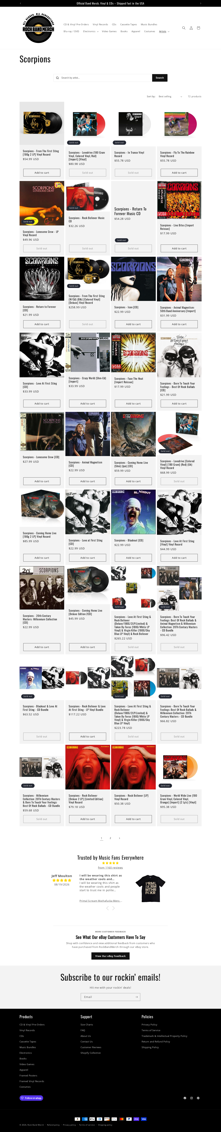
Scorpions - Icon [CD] (126, 307)
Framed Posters (28, 1075)
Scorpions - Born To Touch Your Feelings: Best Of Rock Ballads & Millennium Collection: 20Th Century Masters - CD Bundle (178, 711)
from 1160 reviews (110, 867)
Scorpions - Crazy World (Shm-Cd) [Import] (87, 379)
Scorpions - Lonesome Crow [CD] (41, 456)
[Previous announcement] (20, 3)
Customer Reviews (91, 1047)
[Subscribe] (136, 997)
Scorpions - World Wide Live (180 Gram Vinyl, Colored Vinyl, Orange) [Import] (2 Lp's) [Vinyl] (178, 799)
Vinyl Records (27, 1030)
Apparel (24, 1069)
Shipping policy (105, 1125)
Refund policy (53, 1125)
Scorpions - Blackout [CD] (128, 540)
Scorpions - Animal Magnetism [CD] (85, 463)
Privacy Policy (149, 1024)
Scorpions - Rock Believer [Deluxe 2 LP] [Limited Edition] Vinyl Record (86, 799)
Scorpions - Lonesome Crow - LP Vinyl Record (41, 233)
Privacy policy (69, 1125)
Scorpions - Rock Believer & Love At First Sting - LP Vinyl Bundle (87, 708)
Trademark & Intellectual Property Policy (164, 1036)
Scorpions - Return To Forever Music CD (130, 211)
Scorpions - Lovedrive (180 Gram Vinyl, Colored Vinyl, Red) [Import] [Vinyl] (87, 156)
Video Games (27, 1064)
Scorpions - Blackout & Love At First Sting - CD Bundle (40, 708)
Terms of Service (151, 1030)
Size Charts (87, 1024)
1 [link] (101, 838)
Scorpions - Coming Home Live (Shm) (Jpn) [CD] (131, 464)
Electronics (26, 1052)
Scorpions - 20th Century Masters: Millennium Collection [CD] (40, 619)
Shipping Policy (150, 1047)
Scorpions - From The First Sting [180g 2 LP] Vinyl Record (41, 152)
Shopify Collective (91, 1052)
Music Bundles (28, 1047)
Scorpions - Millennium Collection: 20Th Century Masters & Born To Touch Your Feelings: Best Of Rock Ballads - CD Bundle (41, 800)
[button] (90, 31)
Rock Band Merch (36, 1125)
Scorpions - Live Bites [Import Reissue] (177, 227)
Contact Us (87, 1041)
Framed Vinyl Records (32, 1081)
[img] (110, 863)
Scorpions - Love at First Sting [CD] (86, 542)
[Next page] (119, 838)
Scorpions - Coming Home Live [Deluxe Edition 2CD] (85, 612)
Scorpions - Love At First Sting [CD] (40, 385)
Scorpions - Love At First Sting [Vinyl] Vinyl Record (177, 542)
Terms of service (87, 1125)
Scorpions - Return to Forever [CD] (39, 308)
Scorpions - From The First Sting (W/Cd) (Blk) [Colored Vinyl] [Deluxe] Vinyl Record (87, 299)
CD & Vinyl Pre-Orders (32, 1024)
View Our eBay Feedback (110, 955)
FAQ (83, 1030)
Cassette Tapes (28, 1041)
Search (160, 78)
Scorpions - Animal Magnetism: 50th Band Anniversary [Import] (178, 309)
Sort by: (151, 96)
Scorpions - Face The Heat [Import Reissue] (128, 380)
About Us (86, 1036)
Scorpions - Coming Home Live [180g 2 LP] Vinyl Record (40, 534)
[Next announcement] (200, 3)
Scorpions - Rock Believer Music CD (86, 219)
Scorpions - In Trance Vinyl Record (129, 154)
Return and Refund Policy (156, 1041)
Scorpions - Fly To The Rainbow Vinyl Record (177, 154)
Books (23, 1058)
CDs (22, 1036)
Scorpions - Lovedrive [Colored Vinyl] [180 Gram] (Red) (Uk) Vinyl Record (177, 464)
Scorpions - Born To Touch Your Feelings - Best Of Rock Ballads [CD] (177, 387)
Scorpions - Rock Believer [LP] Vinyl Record (131, 797)
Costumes (25, 1086)
